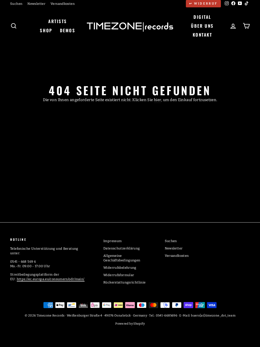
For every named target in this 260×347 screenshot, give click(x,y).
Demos (67, 30)
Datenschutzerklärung (121, 248)
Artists (57, 21)
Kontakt (202, 34)
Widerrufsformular (118, 275)
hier (157, 100)
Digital (202, 17)
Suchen (16, 4)
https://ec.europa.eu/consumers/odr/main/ (51, 279)
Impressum (112, 241)
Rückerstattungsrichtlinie (124, 282)
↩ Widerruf (203, 3)
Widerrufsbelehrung (119, 268)
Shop (46, 30)
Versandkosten (63, 4)
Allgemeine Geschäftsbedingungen (121, 258)
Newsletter (36, 4)
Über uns (202, 26)
